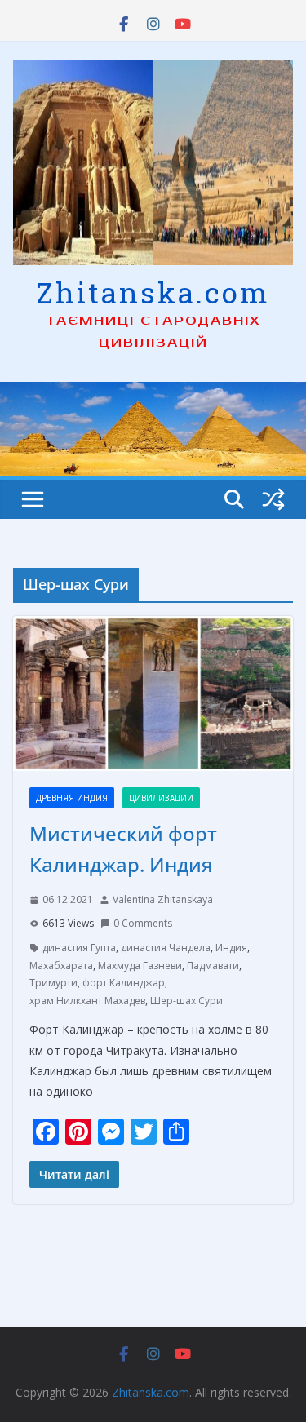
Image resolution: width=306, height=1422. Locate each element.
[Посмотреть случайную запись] (273, 499)
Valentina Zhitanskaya (163, 899)
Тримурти (53, 983)
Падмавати (213, 965)
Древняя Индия (72, 798)
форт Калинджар (123, 983)
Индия (231, 948)
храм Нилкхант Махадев (87, 1001)
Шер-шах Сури (186, 1001)
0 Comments (142, 923)
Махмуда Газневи (140, 965)
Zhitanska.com (153, 292)
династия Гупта (79, 948)
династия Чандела (166, 948)
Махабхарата (61, 965)
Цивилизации (161, 798)
